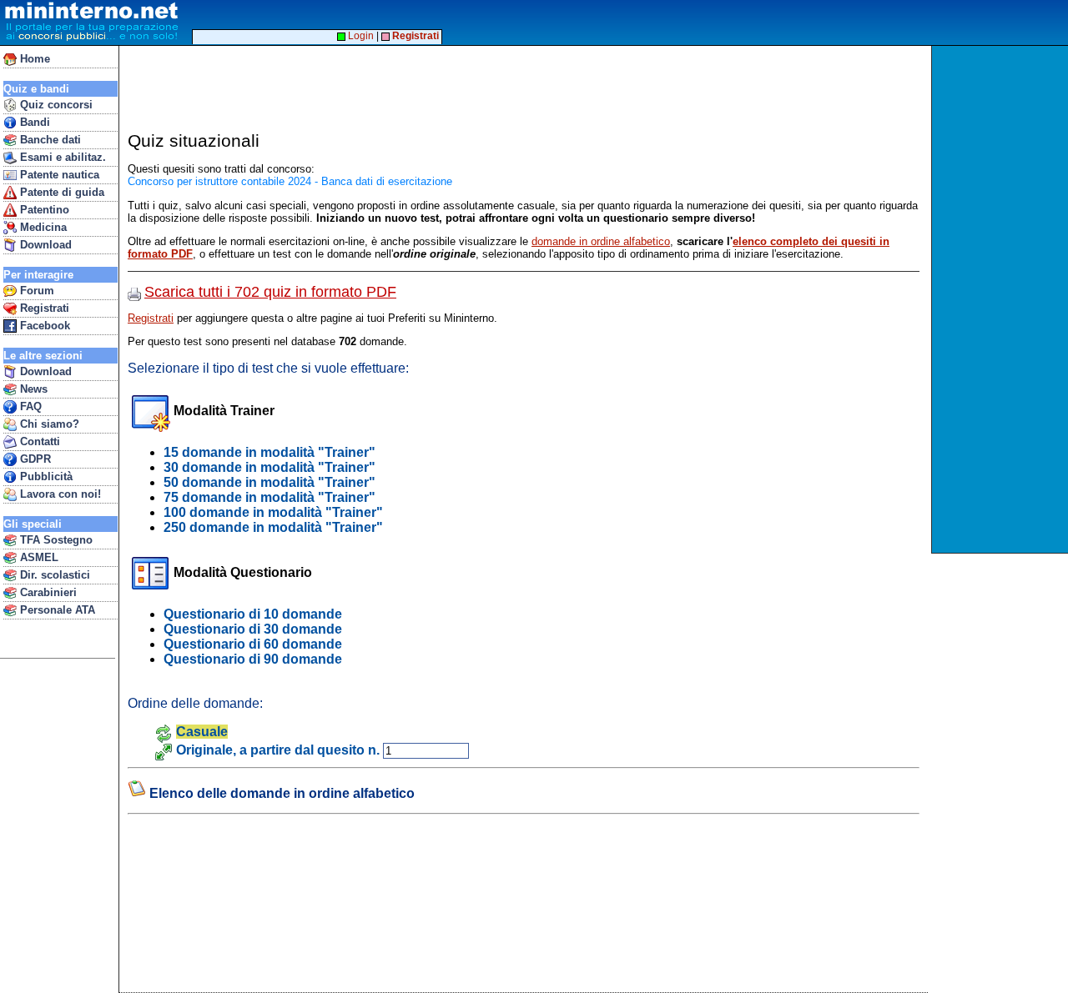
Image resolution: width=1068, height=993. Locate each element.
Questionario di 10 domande (253, 614)
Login (359, 36)
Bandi (33, 122)
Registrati (43, 308)
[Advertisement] (1001, 299)
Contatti (38, 441)
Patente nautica (58, 174)
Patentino (43, 209)
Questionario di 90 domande (253, 659)
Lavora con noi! (59, 494)
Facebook (43, 325)
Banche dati (49, 139)
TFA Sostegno (55, 540)
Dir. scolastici (53, 575)
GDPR (34, 459)
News (32, 389)
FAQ (29, 406)
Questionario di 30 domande (253, 629)
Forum (35, 290)
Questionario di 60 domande (253, 644)
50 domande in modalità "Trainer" (269, 482)
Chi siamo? (48, 424)
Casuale (202, 732)
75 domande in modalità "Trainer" (269, 497)
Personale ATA (56, 610)
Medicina (42, 227)
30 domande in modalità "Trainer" (269, 467)
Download (44, 244)
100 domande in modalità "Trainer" (273, 512)
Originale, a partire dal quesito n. (278, 750)
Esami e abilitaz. (61, 157)
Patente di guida (60, 192)
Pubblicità (45, 476)
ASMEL (37, 557)
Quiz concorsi (55, 104)
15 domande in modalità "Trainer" (269, 452)
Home (33, 59)
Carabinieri (47, 592)
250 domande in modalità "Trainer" (273, 527)
